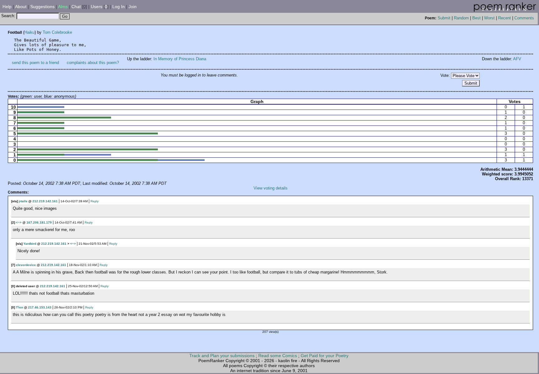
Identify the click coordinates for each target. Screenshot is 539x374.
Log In (118, 6)
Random (461, 18)
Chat (76, 6)
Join (133, 6)
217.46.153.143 (39, 307)
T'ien (19, 307)
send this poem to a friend (35, 62)
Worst (489, 18)
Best (476, 18)
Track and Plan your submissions (222, 355)
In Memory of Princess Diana (179, 59)
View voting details (271, 188)
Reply (94, 201)
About (21, 6)
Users (96, 6)
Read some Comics (277, 355)
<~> (19, 222)
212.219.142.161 (45, 201)
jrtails (23, 201)
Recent (504, 18)
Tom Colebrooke (57, 32)
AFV (517, 59)
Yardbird (29, 243)
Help (7, 6)
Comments (524, 18)
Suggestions (42, 6)
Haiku (29, 32)
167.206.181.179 (39, 222)
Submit (444, 18)
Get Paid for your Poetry (324, 355)
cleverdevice (26, 265)
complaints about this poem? (93, 62)
